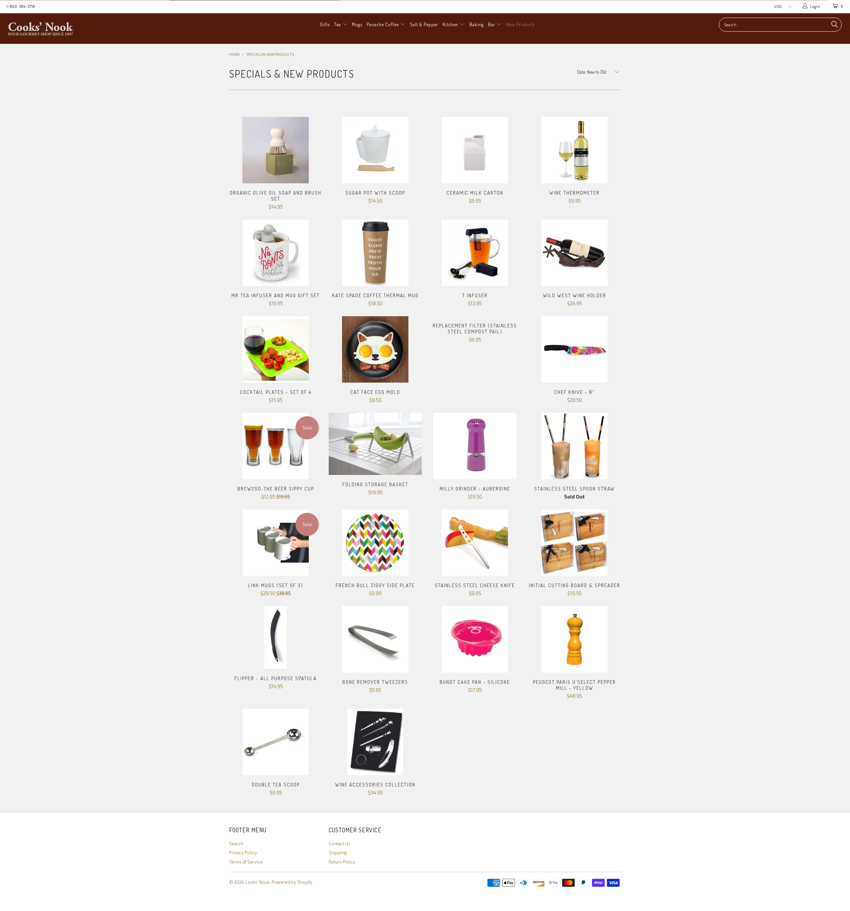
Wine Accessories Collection (375, 742)
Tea (338, 24)
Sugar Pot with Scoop (375, 150)
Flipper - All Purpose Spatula (275, 637)
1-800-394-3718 (21, 6)
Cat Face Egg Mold (375, 349)
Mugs (357, 24)
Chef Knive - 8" (574, 349)
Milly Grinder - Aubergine (474, 446)
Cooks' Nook (257, 882)
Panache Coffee (383, 24)
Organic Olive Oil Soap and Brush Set (275, 150)
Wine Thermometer (574, 150)
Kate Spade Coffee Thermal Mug (375, 253)
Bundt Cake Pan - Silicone (474, 639)
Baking (476, 24)
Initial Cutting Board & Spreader (574, 542)
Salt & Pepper (424, 24)
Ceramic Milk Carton (474, 150)
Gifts (325, 24)
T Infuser (474, 253)
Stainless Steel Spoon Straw (574, 446)
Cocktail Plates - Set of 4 (275, 349)
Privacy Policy (243, 852)
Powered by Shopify (292, 882)
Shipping (338, 852)
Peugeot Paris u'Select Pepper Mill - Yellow (574, 639)
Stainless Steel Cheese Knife (474, 542)
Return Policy (342, 862)
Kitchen (451, 24)
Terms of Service (246, 862)
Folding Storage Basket (375, 444)
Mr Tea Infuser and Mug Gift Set (275, 253)
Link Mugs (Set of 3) (275, 542)
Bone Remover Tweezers (375, 639)
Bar (492, 24)
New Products (520, 24)
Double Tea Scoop (275, 742)
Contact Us (339, 843)
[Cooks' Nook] (71, 28)
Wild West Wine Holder (574, 253)
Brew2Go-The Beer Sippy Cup (275, 446)
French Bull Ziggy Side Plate (375, 542)
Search (236, 843)
